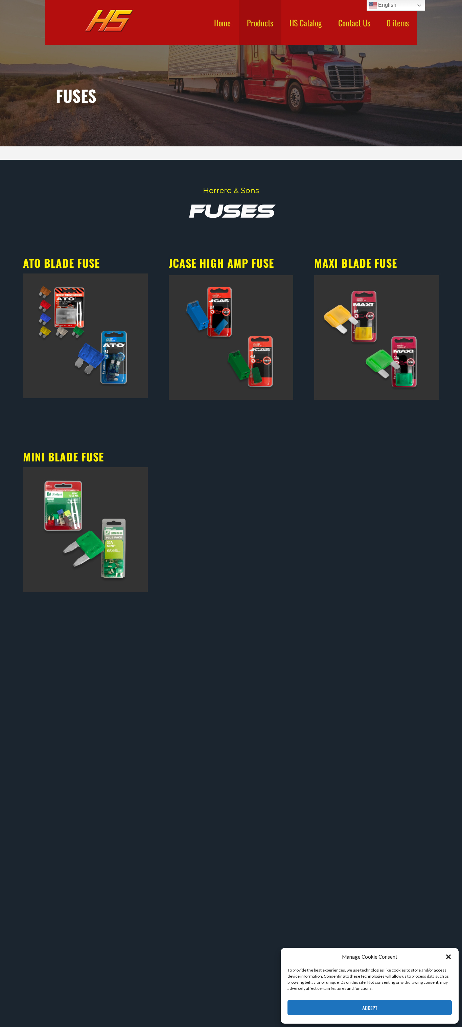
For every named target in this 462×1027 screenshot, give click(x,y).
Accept (369, 1007)
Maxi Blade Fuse (355, 263)
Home (222, 23)
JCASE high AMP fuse (221, 263)
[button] (448, 956)
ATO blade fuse (61, 263)
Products (260, 23)
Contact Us (354, 23)
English (386, 5)
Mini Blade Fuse (63, 456)
